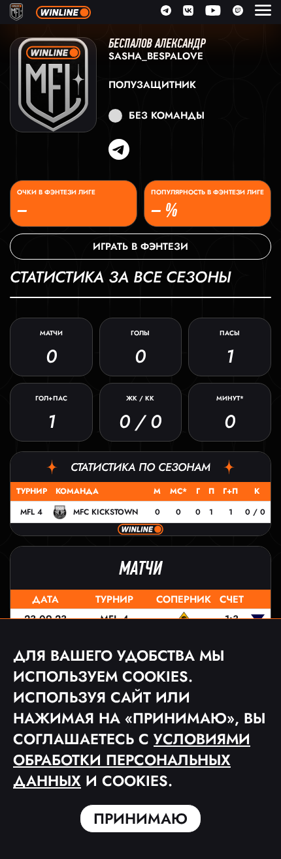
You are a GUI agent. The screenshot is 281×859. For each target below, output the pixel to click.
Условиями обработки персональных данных (131, 760)
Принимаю (140, 818)
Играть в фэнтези (140, 246)
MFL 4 (31, 512)
